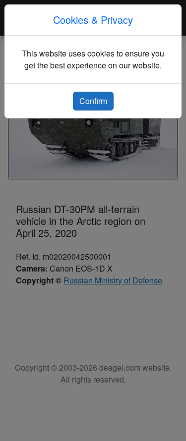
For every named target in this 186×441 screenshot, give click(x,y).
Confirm (93, 101)
